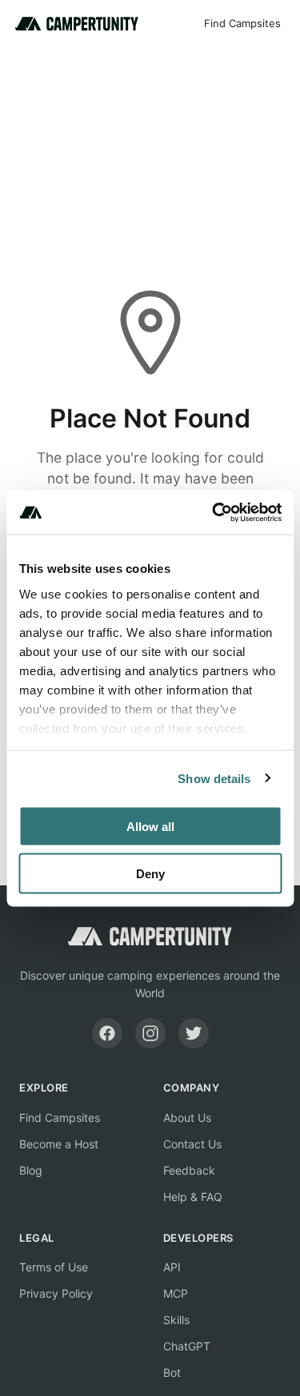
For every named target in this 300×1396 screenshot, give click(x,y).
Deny (150, 873)
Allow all (150, 826)
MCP (175, 1293)
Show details (214, 778)
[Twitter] (193, 1033)
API (172, 1267)
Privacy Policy (56, 1293)
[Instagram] (150, 1033)
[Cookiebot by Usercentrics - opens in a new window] (214, 512)
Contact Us (192, 1144)
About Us (187, 1117)
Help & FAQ (192, 1196)
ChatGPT (186, 1346)
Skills (176, 1319)
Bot (172, 1372)
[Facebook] (107, 1033)
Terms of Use (53, 1267)
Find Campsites (242, 23)
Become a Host (58, 1144)
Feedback (189, 1170)
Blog (30, 1170)
